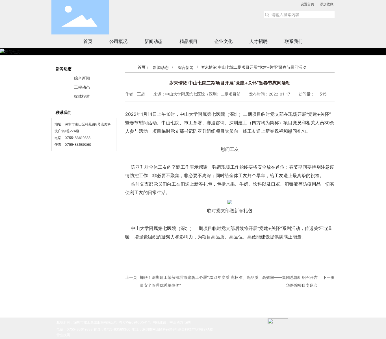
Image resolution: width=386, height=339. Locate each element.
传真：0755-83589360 (112, 329)
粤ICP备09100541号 (135, 322)
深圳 (188, 322)
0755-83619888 (77, 138)
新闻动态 (161, 67)
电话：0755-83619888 (74, 329)
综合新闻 (186, 67)
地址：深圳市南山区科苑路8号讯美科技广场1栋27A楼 (172, 329)
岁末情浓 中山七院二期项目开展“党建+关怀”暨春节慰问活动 (229, 83)
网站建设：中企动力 (168, 322)
